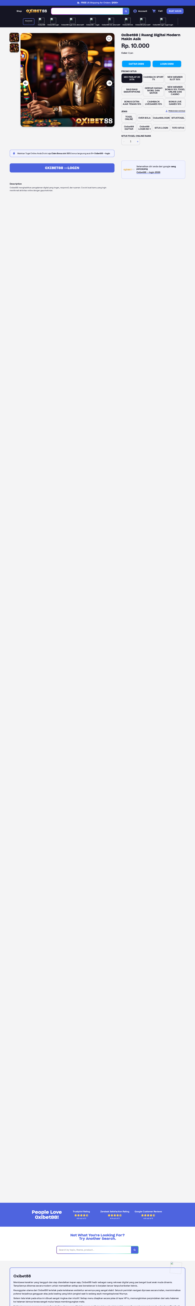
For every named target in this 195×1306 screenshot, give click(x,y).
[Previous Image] (26, 83)
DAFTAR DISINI (136, 64)
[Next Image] (109, 83)
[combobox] (87, 11)
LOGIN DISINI (167, 64)
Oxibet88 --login (62, 168)
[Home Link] (36, 11)
